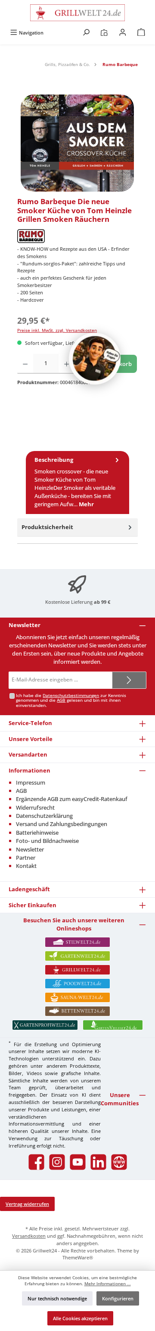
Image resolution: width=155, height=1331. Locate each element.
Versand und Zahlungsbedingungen (61, 824)
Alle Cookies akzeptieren (80, 1318)
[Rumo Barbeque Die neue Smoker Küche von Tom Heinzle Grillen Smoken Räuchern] (77, 143)
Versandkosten (29, 1236)
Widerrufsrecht (35, 807)
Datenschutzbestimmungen (71, 695)
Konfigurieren (117, 1298)
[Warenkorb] (141, 32)
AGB (61, 700)
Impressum (30, 782)
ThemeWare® (77, 1257)
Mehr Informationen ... (107, 1284)
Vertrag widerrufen (27, 1204)
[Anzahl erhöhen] (66, 364)
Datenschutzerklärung (44, 816)
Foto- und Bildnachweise (47, 841)
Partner (25, 857)
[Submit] (129, 680)
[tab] (77, 482)
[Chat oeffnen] (95, 358)
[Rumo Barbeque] (77, 236)
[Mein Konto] (122, 32)
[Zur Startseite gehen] (77, 12)
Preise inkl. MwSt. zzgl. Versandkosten (57, 330)
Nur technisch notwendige (57, 1298)
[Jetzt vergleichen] (104, 32)
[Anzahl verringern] (25, 364)
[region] (77, 143)
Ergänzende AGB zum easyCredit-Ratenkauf (71, 799)
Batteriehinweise (37, 832)
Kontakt (26, 866)
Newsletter (30, 849)
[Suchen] (86, 32)
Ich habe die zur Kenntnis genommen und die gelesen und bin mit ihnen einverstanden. (71, 701)
